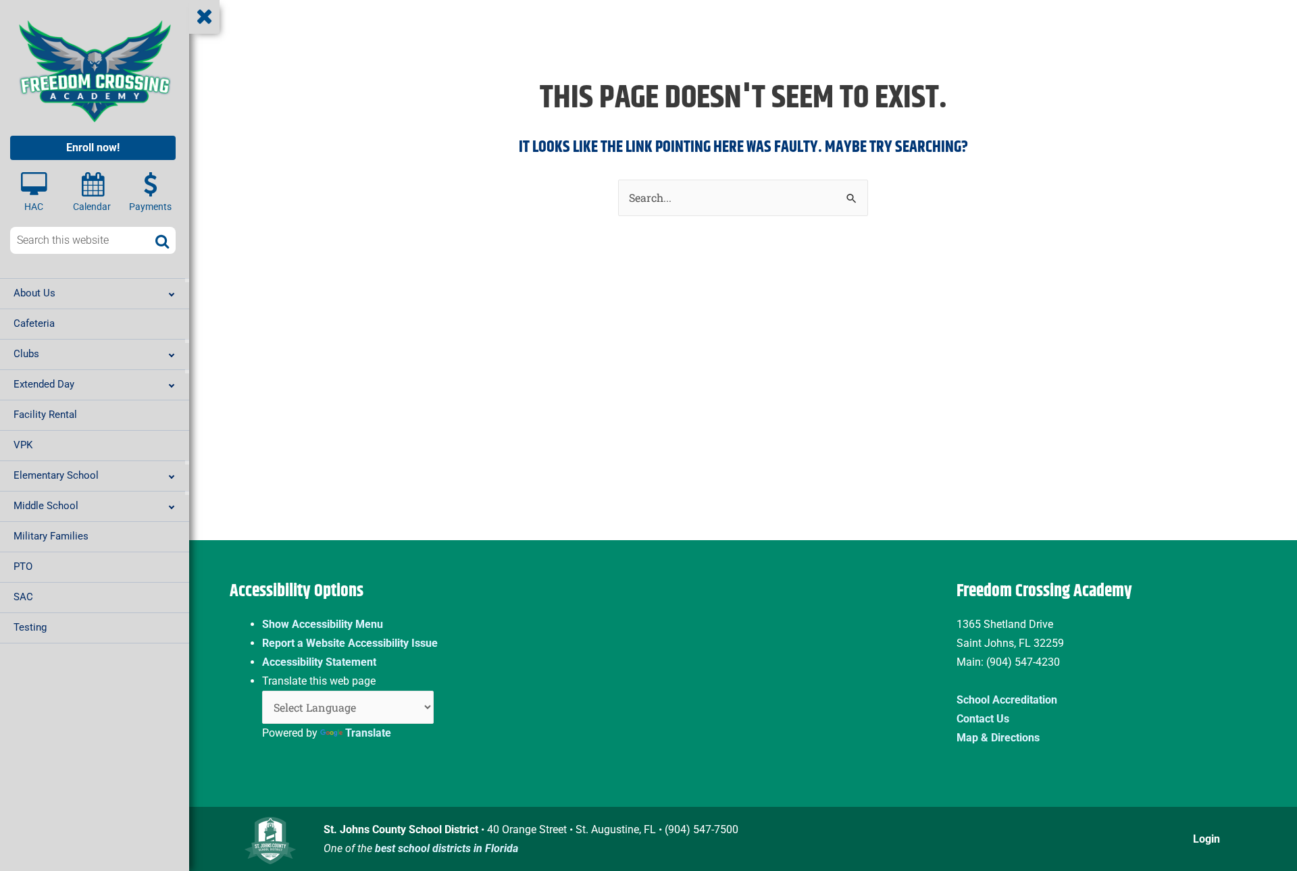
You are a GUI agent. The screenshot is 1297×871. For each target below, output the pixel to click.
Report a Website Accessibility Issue (350, 643)
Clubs (26, 354)
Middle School (46, 506)
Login (1206, 839)
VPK (23, 445)
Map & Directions (998, 737)
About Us (34, 293)
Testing (30, 627)
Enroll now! (93, 147)
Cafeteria (34, 323)
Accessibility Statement (319, 662)
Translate (368, 733)
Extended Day (44, 384)
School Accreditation (1007, 699)
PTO (23, 566)
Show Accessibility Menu (322, 624)
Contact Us (983, 718)
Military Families (51, 536)
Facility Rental (45, 414)
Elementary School (56, 475)
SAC (23, 597)
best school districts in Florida (446, 848)
